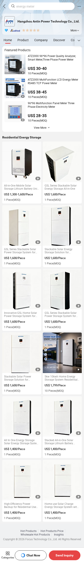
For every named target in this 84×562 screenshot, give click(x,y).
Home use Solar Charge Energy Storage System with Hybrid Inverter (61, 505)
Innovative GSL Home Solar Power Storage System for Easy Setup (20, 314)
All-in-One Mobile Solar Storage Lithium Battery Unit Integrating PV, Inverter (21, 187)
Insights (59, 534)
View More (40, 127)
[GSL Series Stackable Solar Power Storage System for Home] (21, 225)
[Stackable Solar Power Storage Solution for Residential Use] (21, 353)
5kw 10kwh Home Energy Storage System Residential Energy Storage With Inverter (62, 378)
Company (41, 40)
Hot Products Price (52, 531)
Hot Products (28, 531)
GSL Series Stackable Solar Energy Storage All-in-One (61, 187)
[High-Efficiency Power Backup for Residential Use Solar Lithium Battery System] (21, 480)
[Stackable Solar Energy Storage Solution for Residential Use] (62, 225)
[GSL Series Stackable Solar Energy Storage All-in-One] (62, 162)
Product (23, 40)
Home (8, 40)
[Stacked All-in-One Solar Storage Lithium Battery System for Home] (62, 416)
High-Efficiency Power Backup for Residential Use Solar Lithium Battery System (21, 505)
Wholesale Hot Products (35, 534)
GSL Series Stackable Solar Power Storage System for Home (20, 251)
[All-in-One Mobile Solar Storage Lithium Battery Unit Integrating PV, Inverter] (21, 162)
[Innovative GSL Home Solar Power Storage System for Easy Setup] (21, 289)
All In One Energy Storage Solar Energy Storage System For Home (21, 441)
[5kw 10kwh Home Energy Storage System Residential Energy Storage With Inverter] (62, 353)
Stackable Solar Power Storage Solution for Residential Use (17, 378)
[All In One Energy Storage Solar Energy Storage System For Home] (21, 416)
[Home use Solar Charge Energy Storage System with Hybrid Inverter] (62, 480)
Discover (59, 40)
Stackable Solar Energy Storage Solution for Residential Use (58, 251)
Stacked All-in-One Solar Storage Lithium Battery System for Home (59, 441)
